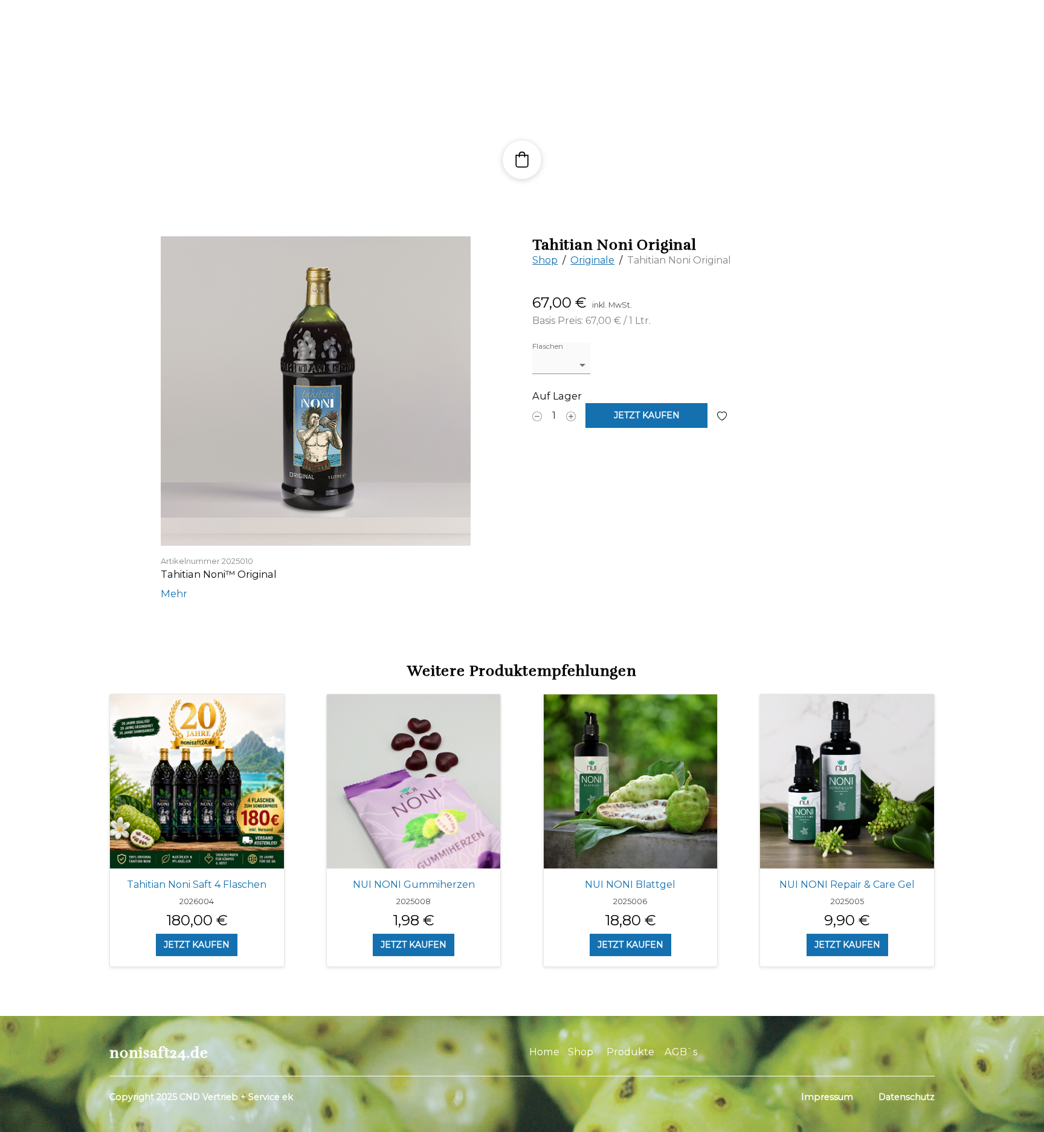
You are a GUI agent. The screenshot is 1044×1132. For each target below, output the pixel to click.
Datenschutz (906, 1097)
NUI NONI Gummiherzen (414, 884)
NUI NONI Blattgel (630, 884)
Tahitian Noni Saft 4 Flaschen (196, 884)
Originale (592, 260)
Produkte (630, 1052)
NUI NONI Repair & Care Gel (847, 884)
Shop (545, 260)
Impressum (827, 1097)
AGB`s (682, 1052)
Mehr (174, 593)
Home (544, 1052)
